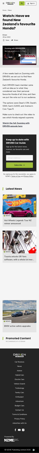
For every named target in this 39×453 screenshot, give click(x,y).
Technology (19, 388)
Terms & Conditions (19, 414)
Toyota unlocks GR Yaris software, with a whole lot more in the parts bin (19, 259)
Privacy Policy (28, 176)
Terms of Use (15, 176)
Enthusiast (19, 397)
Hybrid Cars (19, 375)
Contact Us (19, 410)
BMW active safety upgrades (17, 326)
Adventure (19, 401)
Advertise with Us (20, 423)
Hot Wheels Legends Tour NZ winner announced (19, 211)
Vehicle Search (19, 384)
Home (4, 10)
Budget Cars (19, 405)
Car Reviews (19, 362)
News (10, 10)
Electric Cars (19, 379)
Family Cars (19, 392)
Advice (19, 370)
